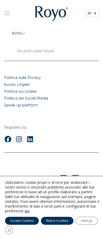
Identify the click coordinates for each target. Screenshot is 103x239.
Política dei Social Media (26, 98)
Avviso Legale (17, 84)
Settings (86, 220)
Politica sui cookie (20, 91)
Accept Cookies (22, 220)
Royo (17, 33)
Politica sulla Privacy (22, 77)
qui (27, 211)
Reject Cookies (57, 220)
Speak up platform (21, 105)
